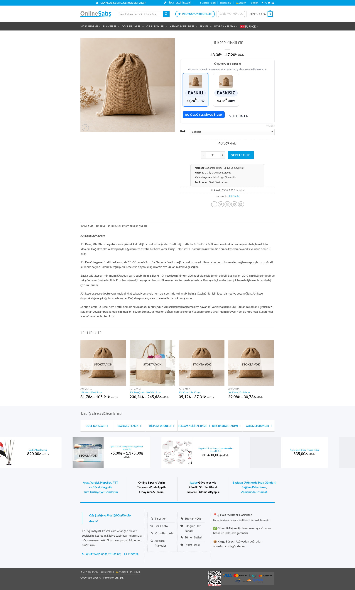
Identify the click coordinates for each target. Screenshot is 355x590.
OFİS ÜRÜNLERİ (155, 26)
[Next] (273, 373)
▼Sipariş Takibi (207, 2)
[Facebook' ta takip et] (262, 3)
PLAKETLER (110, 26)
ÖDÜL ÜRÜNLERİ (131, 26)
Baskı (183, 131)
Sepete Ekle (240, 155)
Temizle (270, 126)
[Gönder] (166, 14)
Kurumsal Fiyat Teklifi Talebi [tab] (127, 226)
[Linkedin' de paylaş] (241, 204)
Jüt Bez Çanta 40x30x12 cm (145, 392)
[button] (231, 14)
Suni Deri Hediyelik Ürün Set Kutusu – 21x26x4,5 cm (240, 449)
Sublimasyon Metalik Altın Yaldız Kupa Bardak (151, 449)
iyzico (194, 482)
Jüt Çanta (234, 196)
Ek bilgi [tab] (101, 226)
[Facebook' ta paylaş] (214, 204)
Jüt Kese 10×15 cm (239, 392)
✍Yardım (241, 2)
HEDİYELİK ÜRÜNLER (182, 26)
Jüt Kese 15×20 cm (189, 392)
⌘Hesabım (225, 2)
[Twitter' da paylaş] (221, 204)
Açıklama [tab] (86, 226)
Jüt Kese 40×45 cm (91, 392)
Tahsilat (254, 2)
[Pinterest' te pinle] (234, 204)
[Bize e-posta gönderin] (273, 3)
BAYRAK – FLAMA (224, 26)
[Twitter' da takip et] (269, 3)
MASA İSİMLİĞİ (89, 26)
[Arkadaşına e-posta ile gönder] (227, 204)
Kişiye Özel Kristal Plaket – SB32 (62, 450)
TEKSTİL (204, 26)
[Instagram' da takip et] (266, 3)
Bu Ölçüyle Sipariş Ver (203, 114)
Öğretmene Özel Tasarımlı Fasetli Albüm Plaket (329, 449)
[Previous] (80, 373)
